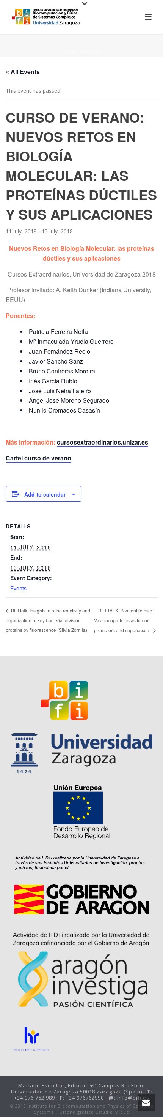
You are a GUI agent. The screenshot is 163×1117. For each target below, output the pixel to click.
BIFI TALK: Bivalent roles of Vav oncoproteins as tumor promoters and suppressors (124, 620)
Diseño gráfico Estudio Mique (94, 1112)
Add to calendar (45, 494)
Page (89, 51)
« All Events (23, 71)
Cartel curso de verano (38, 458)
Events (18, 588)
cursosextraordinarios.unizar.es (102, 442)
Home (71, 51)
